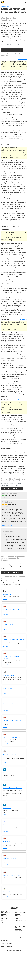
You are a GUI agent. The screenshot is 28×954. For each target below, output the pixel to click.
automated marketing (6, 942)
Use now (5, 599)
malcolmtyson (17, 950)
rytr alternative (5, 912)
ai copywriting (5, 936)
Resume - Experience (9, 858)
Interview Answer (8, 688)
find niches (18, 929)
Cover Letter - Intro (9, 624)
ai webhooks (4, 947)
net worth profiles (20, 932)
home (2, 920)
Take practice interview (11, 50)
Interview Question (9, 703)
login (2, 922)
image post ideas (5, 945)
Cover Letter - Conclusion (11, 609)
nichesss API (18, 937)
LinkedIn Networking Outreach (12, 788)
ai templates (4, 940)
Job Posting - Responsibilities (12, 737)
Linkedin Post (7, 808)
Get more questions (22, 59)
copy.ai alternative (20, 912)
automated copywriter (7, 946)
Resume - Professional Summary (13, 875)
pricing (3, 925)
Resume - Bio (7, 841)
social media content (7, 943)
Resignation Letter (8, 824)
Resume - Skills (7, 892)
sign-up (3, 923)
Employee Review (8, 675)
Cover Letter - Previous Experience (13, 639)
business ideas (19, 930)
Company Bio (7, 594)
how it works (18, 936)
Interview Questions (5, 6)
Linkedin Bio (6, 773)
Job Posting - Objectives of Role (13, 720)
